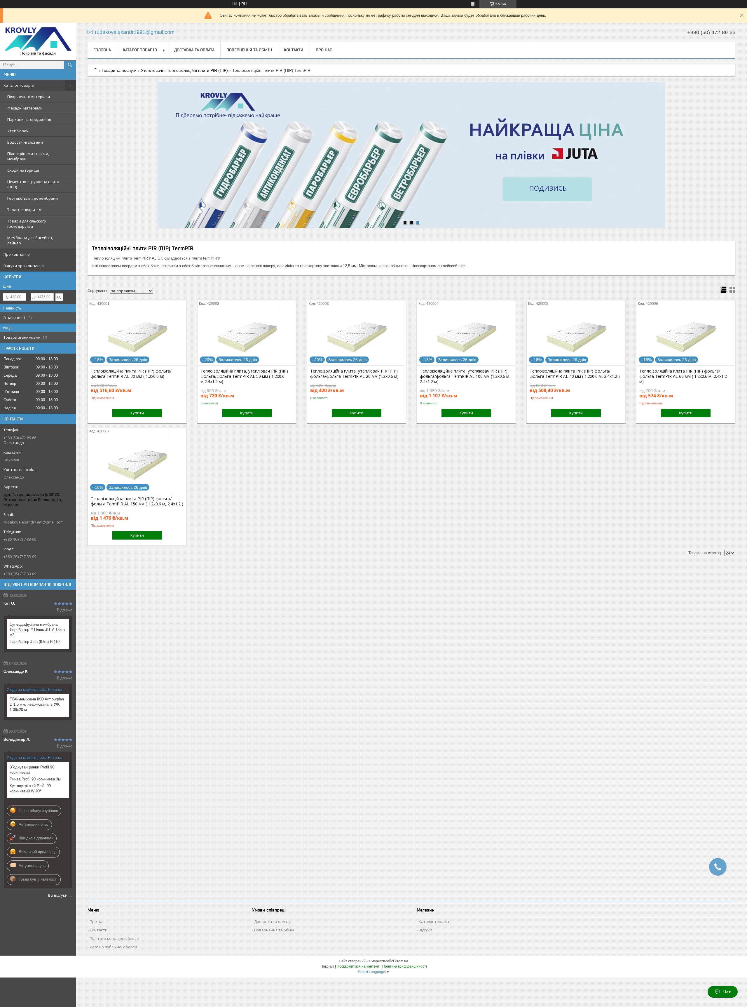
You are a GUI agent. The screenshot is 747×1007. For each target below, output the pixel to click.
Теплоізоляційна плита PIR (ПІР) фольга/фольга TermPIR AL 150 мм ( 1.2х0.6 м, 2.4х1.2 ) (137, 501)
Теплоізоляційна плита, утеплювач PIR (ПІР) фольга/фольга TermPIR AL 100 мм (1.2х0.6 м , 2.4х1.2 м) (466, 376)
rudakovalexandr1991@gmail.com (34, 522)
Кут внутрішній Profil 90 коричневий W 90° (30, 788)
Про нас (324, 50)
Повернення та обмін (249, 50)
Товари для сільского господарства (26, 223)
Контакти (293, 50)
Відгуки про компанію (24, 265)
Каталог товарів (19, 85)
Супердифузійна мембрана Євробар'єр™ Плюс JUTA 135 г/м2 (37, 629)
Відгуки (425, 930)
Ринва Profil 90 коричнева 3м (35, 779)
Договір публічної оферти (113, 946)
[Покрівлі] (37, 39)
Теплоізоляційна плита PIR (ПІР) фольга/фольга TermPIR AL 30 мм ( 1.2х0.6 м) (131, 373)
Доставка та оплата (194, 50)
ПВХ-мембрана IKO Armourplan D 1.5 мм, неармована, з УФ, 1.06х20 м (37, 704)
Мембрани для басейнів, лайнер (30, 240)
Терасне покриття (24, 209)
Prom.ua (401, 961)
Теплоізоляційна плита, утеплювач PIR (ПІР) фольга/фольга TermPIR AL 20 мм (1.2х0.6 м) (354, 373)
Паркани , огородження (29, 119)
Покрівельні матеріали (28, 96)
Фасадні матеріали (25, 108)
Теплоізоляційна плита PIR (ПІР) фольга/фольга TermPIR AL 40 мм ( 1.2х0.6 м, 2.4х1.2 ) (575, 373)
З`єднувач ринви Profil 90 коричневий (32, 770)
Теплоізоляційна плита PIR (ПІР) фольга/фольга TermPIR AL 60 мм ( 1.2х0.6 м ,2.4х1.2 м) (683, 376)
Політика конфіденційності (114, 938)
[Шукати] (70, 64)
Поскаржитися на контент (358, 966)
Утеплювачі (18, 130)
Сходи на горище (23, 170)
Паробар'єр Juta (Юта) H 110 (35, 641)
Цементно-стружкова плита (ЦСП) (33, 184)
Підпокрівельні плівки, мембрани (28, 156)
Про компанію (17, 254)
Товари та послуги (119, 70)
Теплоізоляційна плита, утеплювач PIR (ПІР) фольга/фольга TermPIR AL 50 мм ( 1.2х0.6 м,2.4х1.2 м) (244, 376)
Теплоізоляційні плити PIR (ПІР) (197, 70)
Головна (102, 50)
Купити (137, 412)
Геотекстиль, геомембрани (32, 198)
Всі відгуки (57, 895)
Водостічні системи (25, 142)
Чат (727, 991)
